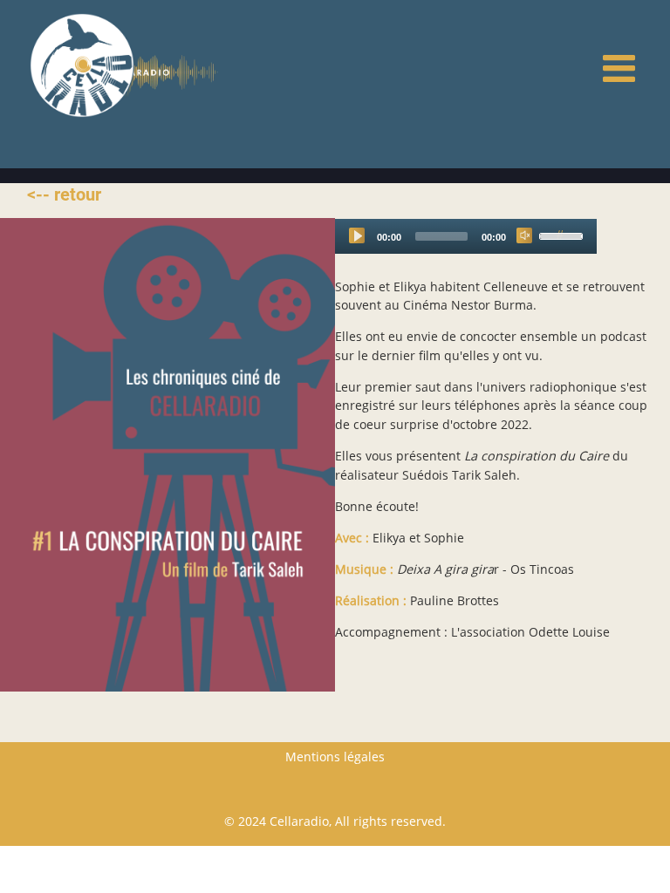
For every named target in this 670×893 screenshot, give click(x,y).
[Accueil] (82, 64)
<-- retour (64, 194)
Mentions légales (335, 756)
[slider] (563, 234)
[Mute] (524, 235)
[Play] (357, 235)
